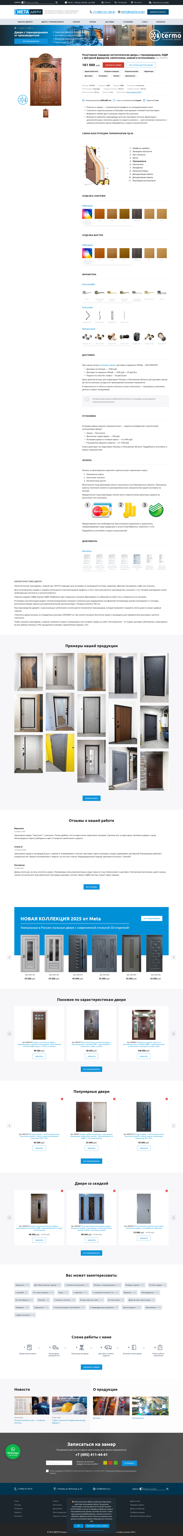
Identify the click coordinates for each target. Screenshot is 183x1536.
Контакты (160, 22)
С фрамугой (41, 1307)
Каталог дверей (25, 22)
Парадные (22, 1307)
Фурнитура (148, 71)
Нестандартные (150, 1292)
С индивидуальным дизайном (104, 1307)
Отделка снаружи (111, 71)
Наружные (22, 1285)
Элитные (43, 1300)
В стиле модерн (157, 1285)
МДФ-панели (87, 206)
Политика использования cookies (91, 1530)
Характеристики (91, 71)
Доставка (109, 22)
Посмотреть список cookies (97, 1526)
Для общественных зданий (47, 1285)
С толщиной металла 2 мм (106, 1292)
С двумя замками (25, 1315)
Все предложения (152, 918)
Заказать (39, 1056)
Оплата (92, 22)
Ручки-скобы (87, 307)
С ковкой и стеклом (64, 1300)
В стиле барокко (24, 1300)
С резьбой (22, 1292)
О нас (144, 22)
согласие (58, 1471)
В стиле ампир (116, 1300)
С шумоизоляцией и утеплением (69, 1307)
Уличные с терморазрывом (107, 1285)
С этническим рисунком (77, 1285)
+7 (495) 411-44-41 (91, 1454)
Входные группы (135, 1285)
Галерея (76, 22)
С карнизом (80, 1292)
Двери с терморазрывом (52, 22)
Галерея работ (91, 798)
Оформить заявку (113, 65)
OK (78, 1526)
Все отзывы (91, 887)
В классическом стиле (91, 1300)
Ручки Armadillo (88, 284)
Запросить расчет (158, 12)
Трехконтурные (132, 1307)
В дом (63, 1292)
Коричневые (153, 1307)
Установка (128, 22)
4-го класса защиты (43, 1292)
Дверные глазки (88, 329)
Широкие (130, 1292)
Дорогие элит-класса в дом (141, 1300)
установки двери (108, 365)
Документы (130, 76)
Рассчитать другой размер (141, 65)
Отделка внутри (131, 71)
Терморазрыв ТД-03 (133, 92)
